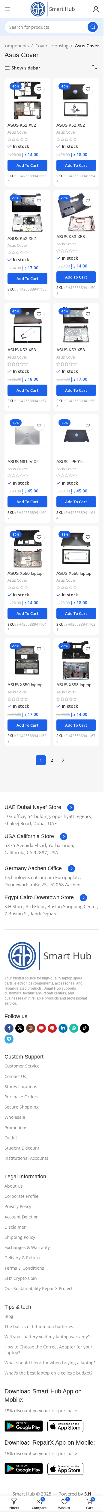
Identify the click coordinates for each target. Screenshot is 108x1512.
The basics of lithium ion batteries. (39, 1326)
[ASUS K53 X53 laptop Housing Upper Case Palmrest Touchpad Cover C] (76, 326)
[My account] (96, 9)
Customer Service (22, 1066)
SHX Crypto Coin (20, 1278)
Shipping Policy (19, 1237)
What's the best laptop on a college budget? (48, 1373)
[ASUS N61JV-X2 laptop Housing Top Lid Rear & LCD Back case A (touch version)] (27, 437)
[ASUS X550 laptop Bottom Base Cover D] (27, 549)
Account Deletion (21, 1217)
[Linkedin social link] (63, 1028)
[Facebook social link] (9, 1028)
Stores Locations (20, 1086)
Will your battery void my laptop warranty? (47, 1336)
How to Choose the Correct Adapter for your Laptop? (48, 1349)
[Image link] (48, 955)
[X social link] (19, 1028)
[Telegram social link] (9, 1039)
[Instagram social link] (30, 1028)
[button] (27, 165)
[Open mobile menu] (8, 9)
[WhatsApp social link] (73, 1028)
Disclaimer (15, 1227)
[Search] (93, 27)
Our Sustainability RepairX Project (38, 1288)
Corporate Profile (21, 1196)
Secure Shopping (21, 1107)
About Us (13, 1186)
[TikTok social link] (84, 1028)
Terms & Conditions (24, 1268)
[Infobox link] (39, 807)
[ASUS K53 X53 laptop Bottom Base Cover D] (76, 212)
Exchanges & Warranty (27, 1247)
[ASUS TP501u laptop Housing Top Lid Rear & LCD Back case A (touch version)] (76, 437)
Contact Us (15, 1076)
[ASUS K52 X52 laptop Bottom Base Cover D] (27, 101)
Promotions (15, 1127)
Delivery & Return (22, 1257)
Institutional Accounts (26, 1158)
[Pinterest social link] (52, 1028)
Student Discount (21, 1148)
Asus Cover (17, 132)
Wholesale (14, 1117)
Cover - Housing (51, 46)
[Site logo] (51, 8)
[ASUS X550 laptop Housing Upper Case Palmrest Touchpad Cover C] (27, 661)
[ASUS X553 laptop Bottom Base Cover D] (76, 661)
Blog (8, 1316)
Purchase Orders (21, 1097)
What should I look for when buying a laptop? (49, 1363)
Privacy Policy (17, 1206)
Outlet (10, 1138)
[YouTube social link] (41, 1028)
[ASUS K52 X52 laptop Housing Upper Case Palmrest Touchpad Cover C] (27, 213)
